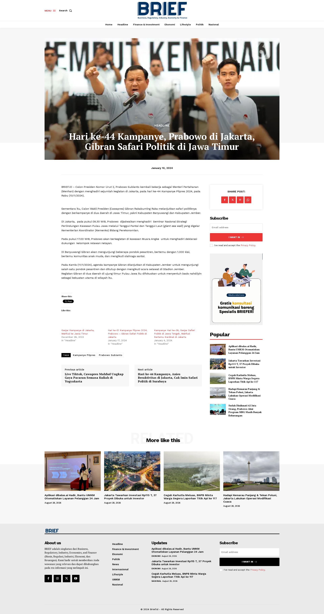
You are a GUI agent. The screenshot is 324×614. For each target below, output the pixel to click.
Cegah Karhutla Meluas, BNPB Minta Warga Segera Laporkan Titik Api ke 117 (243, 378)
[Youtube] (75, 578)
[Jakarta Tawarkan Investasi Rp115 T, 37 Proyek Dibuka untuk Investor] (218, 363)
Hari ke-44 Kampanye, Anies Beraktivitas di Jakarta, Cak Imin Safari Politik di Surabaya (168, 377)
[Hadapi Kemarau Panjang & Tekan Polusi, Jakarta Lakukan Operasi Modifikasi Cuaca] (218, 392)
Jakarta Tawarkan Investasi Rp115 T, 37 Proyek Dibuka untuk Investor (244, 364)
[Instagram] (57, 578)
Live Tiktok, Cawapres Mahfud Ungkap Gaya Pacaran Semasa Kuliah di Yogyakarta (94, 377)
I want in (234, 237)
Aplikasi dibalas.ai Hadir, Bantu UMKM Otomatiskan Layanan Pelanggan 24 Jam (244, 349)
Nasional (156, 581)
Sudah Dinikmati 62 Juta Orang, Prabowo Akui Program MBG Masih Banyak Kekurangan (245, 410)
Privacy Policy (248, 245)
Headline (162, 125)
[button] (66, 10)
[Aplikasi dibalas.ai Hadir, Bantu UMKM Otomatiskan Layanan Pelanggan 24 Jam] (218, 349)
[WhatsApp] (248, 199)
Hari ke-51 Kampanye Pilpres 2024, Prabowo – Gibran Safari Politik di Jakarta (127, 333)
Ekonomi (156, 556)
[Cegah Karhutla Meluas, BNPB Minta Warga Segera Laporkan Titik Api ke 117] (218, 378)
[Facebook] (224, 199)
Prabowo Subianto (110, 355)
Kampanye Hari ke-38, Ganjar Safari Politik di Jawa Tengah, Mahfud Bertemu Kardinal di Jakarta (174, 333)
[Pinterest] (240, 199)
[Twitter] (232, 199)
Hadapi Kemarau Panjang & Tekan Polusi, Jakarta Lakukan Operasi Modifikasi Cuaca (244, 393)
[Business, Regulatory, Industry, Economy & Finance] (72, 531)
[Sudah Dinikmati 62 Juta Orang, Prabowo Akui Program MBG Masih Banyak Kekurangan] (218, 409)
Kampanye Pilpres (84, 355)
